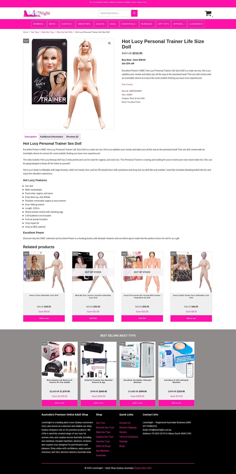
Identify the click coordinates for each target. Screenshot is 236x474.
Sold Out (93, 318)
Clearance (196, 24)
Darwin (133, 2)
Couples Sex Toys (104, 437)
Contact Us (124, 423)
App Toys (163, 24)
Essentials (101, 455)
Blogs (122, 446)
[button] (109, 43)
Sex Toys (35, 32)
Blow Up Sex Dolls (65, 32)
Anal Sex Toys (103, 441)
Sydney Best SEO (143, 468)
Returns (123, 432)
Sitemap (123, 441)
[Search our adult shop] (134, 13)
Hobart (139, 2)
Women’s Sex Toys (105, 427)
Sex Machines (102, 450)
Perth (145, 2)
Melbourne (112, 2)
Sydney (105, 2)
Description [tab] (31, 137)
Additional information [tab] (51, 137)
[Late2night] (36, 13)
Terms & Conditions (128, 437)
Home (25, 32)
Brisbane (120, 2)
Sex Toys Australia (96, 2)
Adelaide (127, 2)
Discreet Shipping (127, 427)
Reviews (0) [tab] (72, 137)
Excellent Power (134, 102)
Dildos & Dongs (103, 446)
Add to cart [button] (44, 318)
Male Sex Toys (48, 32)
